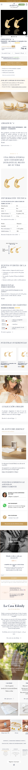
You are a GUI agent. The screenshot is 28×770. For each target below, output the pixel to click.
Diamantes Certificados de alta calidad (9, 235)
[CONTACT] (15, 756)
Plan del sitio (5, 743)
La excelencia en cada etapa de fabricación (12, 202)
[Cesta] (26, 4)
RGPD (25, 743)
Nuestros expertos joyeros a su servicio (19, 86)
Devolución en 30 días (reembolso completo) (11, 68)
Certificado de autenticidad (8, 72)
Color (2, 211)
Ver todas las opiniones (6, 332)
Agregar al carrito (14, 63)
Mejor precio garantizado (7, 70)
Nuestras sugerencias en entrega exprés (11, 58)
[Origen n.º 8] (14, 22)
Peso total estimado (6, 216)
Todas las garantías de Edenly (8, 75)
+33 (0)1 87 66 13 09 (13, 518)
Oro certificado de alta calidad (7, 219)
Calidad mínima (5, 213)
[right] (24, 32)
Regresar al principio (14, 761)
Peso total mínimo (6, 228)
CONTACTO (5, 740)
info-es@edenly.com (15, 752)
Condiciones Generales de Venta (17, 740)
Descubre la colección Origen (8, 418)
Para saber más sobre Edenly (13, 638)
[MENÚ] (2, 4)
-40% (13, 46)
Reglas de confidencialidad (15, 743)
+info (26, 582)
